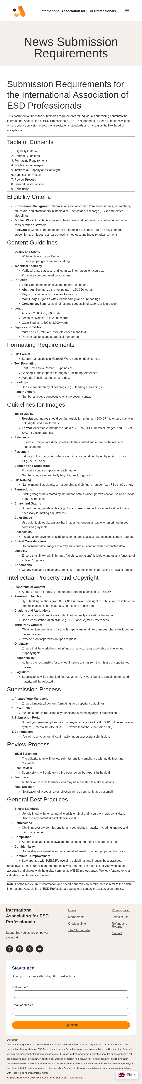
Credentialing (77, 923)
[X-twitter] (29, 948)
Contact (117, 933)
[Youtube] (39, 948)
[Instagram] (9, 948)
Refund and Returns (119, 925)
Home (72, 910)
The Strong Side (79, 930)
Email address (21, 1005)
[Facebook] (19, 948)
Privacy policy (121, 910)
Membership (76, 917)
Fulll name (19, 987)
